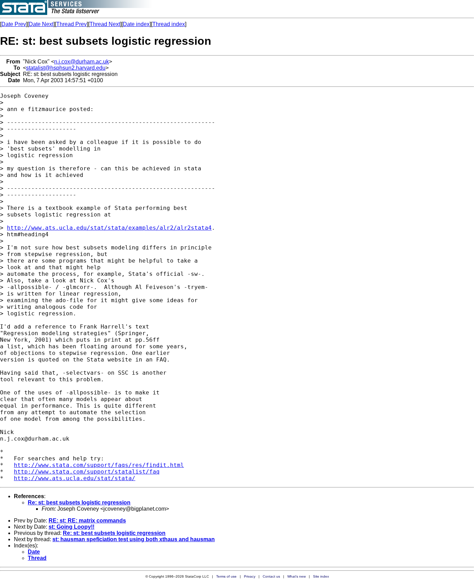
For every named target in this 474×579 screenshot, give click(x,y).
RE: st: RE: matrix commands (87, 520)
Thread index (168, 24)
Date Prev (13, 24)
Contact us (271, 576)
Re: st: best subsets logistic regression (79, 502)
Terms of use (226, 576)
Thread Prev (71, 24)
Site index (321, 576)
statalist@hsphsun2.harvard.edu (65, 68)
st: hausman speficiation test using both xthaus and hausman (133, 539)
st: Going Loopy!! (71, 527)
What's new (296, 576)
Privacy (249, 576)
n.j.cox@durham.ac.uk (81, 62)
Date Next (41, 24)
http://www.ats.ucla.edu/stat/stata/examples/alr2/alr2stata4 (109, 227)
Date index (136, 24)
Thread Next (105, 24)
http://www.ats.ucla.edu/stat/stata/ (74, 478)
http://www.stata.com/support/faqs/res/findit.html (99, 465)
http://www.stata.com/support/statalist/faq (87, 471)
